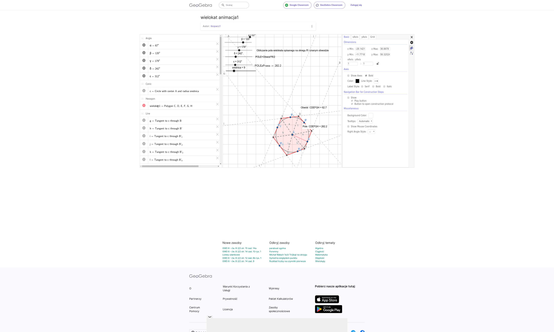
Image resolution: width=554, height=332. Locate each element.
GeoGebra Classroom (331, 5)
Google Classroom (299, 5)
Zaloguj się (356, 5)
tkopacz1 (216, 26)
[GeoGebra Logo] (200, 5)
